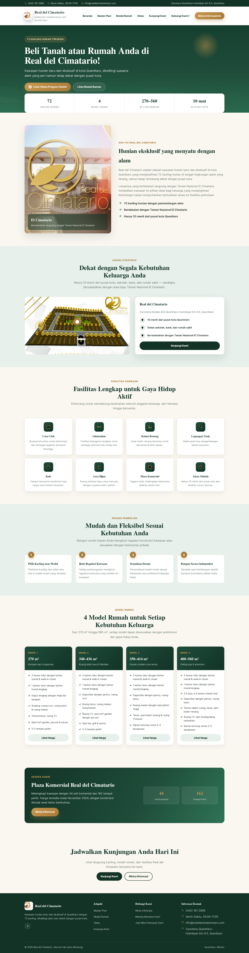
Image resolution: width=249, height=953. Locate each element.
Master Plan (104, 15)
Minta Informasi (45, 811)
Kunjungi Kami (157, 15)
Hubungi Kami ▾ (180, 15)
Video (140, 15)
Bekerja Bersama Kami (147, 916)
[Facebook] (28, 926)
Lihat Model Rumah (89, 86)
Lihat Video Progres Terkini (50, 86)
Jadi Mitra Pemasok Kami (149, 922)
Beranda (87, 15)
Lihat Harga (48, 737)
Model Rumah (124, 15)
